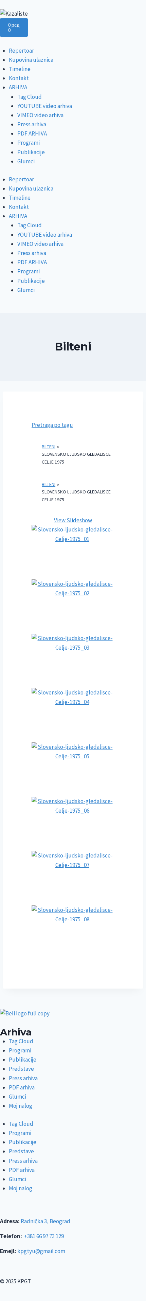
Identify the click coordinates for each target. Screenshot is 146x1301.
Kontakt (19, 78)
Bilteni (48, 447)
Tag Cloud (29, 97)
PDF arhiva (22, 1087)
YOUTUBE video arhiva (44, 106)
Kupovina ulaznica (31, 60)
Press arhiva (31, 124)
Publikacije (31, 152)
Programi (28, 142)
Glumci (26, 161)
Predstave (21, 1068)
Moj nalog (20, 1105)
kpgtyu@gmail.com (41, 1251)
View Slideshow (73, 520)
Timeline (20, 69)
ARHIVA (18, 87)
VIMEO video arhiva (40, 115)
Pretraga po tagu (52, 425)
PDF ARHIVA (32, 133)
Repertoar (21, 50)
